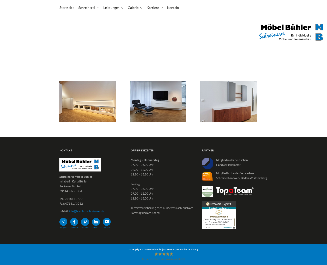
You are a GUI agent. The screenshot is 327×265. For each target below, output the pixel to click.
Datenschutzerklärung (187, 249)
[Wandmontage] (87, 101)
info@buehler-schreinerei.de (86, 211)
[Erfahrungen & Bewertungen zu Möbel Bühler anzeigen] (219, 203)
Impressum (168, 249)
